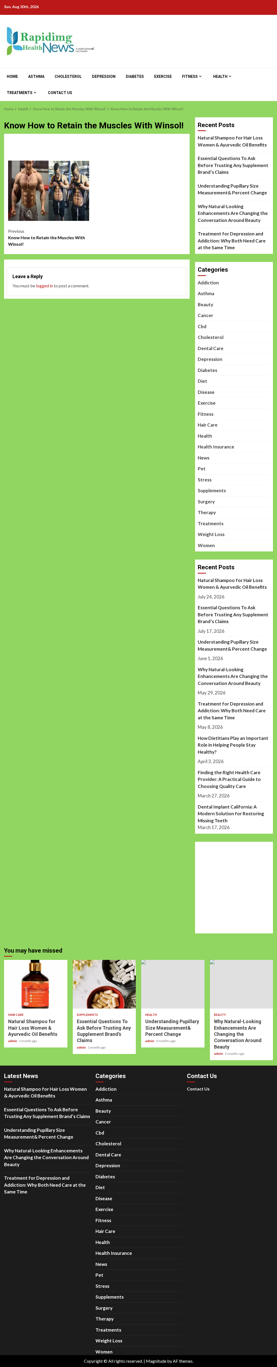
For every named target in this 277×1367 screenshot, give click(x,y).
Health (220, 76)
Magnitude (156, 1360)
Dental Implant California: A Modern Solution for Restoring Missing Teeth (231, 813)
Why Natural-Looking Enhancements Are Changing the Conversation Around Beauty (233, 213)
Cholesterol (68, 76)
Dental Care (210, 348)
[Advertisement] (112, 151)
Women (206, 545)
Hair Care (207, 425)
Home (12, 76)
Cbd (202, 326)
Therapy (207, 512)
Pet (202, 468)
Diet (202, 381)
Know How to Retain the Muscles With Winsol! (46, 237)
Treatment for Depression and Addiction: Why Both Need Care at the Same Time (232, 240)
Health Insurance (216, 447)
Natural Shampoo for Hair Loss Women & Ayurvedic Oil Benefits (232, 141)
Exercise (163, 76)
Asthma (36, 76)
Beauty (205, 304)
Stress (205, 480)
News (203, 458)
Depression (104, 76)
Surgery (206, 501)
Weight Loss (211, 534)
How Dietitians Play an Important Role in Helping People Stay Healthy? (233, 745)
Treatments (19, 93)
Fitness (190, 76)
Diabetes (135, 76)
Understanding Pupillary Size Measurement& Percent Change (232, 189)
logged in (44, 285)
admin (13, 1041)
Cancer (205, 315)
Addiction (208, 282)
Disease (206, 392)
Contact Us (60, 93)
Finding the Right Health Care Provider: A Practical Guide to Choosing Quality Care (229, 779)
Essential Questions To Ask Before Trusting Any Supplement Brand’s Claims (233, 165)
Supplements (212, 490)
